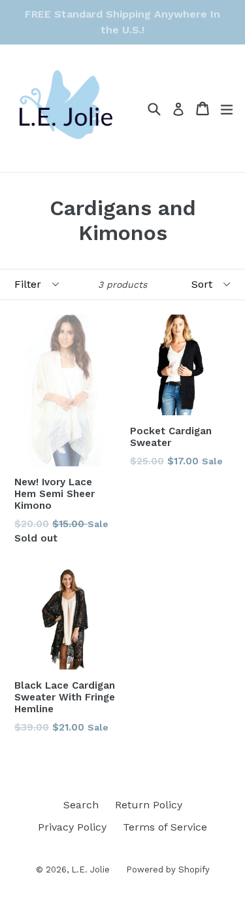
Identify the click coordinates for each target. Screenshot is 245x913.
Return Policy (148, 805)
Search (81, 805)
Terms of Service (165, 827)
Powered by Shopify (168, 869)
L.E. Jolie (90, 869)
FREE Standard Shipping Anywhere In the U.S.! (122, 22)
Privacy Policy (72, 827)
